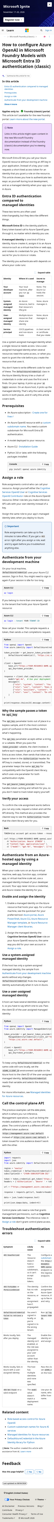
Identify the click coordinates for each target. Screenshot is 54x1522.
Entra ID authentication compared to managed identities (26, 87)
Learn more (25, 1451)
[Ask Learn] (44, 36)
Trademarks (7, 1518)
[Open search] (41, 30)
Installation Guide (28, 446)
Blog (40, 1506)
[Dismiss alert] (49, 4)
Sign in (48, 30)
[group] (27, 674)
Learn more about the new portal (27, 119)
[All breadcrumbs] (4, 36)
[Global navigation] (3, 30)
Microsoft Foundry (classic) (22, 36)
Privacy (19, 1510)
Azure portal (30, 914)
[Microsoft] (27, 30)
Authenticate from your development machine (25, 100)
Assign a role (10, 96)
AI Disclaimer (8, 1506)
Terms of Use (37, 1514)
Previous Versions (26, 1506)
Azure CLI (25, 918)
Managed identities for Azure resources (28, 1434)
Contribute (7, 1510)
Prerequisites (10, 92)
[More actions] (49, 36)
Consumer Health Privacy (13, 1514)
